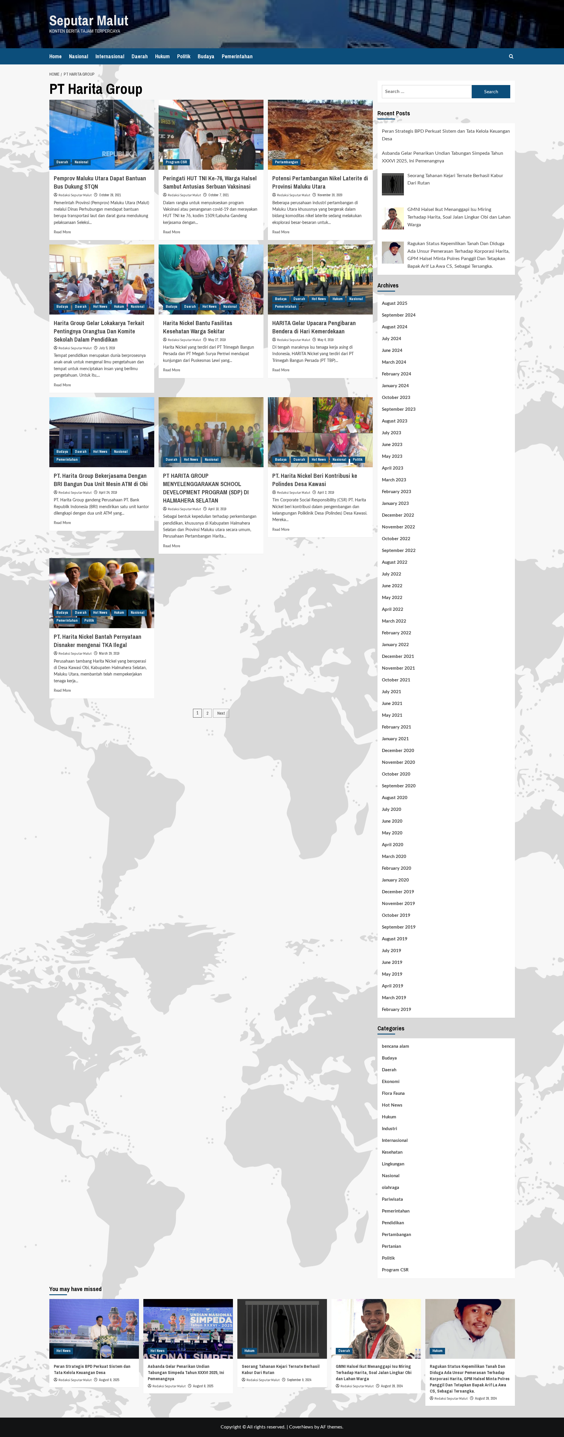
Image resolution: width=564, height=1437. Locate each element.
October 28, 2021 (110, 195)
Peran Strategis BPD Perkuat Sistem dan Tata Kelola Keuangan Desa (92, 1369)
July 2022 (391, 574)
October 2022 (396, 539)
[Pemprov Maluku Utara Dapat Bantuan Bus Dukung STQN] (101, 135)
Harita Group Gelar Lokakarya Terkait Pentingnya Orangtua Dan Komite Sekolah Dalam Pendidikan (99, 331)
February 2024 (396, 374)
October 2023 (396, 397)
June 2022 (392, 586)
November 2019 (398, 904)
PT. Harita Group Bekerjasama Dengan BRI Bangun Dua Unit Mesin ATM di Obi (101, 480)
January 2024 (395, 386)
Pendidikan (393, 1223)
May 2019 (392, 974)
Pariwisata (392, 1199)
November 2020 (398, 762)
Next (221, 713)
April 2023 (392, 468)
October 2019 (396, 915)
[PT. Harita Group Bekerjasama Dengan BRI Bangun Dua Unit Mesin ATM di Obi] (101, 432)
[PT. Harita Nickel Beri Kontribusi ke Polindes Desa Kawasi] (320, 432)
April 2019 (392, 986)
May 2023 (392, 456)
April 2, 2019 (326, 492)
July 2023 (391, 433)
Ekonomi (391, 1082)
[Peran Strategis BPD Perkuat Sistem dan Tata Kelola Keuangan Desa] (94, 1329)
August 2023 (394, 421)
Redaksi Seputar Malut (75, 195)
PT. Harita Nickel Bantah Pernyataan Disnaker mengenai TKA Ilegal (97, 641)
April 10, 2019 (217, 509)
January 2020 (395, 880)
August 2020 (394, 798)
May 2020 (392, 833)
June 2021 (392, 703)
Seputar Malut (88, 20)
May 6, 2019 (325, 339)
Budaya (206, 56)
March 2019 (394, 998)
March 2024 (394, 362)
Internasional (109, 56)
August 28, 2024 (391, 1386)
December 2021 (398, 656)
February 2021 (396, 727)
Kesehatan (392, 1152)
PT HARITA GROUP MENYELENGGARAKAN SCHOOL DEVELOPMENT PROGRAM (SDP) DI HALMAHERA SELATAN (206, 488)
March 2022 (394, 621)
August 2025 (394, 303)
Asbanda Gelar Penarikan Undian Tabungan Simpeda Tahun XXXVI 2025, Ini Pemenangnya (186, 1372)
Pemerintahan (237, 56)
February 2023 (396, 492)
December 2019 (398, 892)
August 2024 (394, 327)
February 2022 (396, 633)
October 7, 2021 (218, 195)
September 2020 (399, 786)
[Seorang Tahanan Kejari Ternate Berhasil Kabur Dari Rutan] (282, 1329)
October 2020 (396, 774)
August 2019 (394, 939)
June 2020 (392, 821)
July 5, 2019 (107, 348)
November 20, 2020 (330, 195)
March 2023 (394, 480)
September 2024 (399, 315)
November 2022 (398, 527)
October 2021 (396, 680)
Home (55, 56)
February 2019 (396, 1009)
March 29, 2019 (109, 653)
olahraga (390, 1187)
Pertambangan (286, 162)
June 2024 (392, 350)
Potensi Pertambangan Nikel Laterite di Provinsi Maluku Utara (320, 182)
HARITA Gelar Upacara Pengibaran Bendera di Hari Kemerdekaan (314, 327)
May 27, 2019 (217, 339)
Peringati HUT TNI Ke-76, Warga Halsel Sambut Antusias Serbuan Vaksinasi (210, 182)
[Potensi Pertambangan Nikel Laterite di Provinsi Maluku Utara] (320, 135)
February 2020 (396, 868)
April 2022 (392, 609)
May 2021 (392, 715)
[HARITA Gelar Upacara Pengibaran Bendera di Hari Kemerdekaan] (320, 280)
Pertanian (391, 1246)
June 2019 (392, 962)
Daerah (140, 56)
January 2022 (395, 645)
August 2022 (394, 562)
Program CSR (176, 162)
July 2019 (391, 951)
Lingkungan (393, 1164)
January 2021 (395, 739)
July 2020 (391, 809)
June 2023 (392, 445)
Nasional (78, 56)
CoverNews (301, 1427)
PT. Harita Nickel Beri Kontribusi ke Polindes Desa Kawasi (314, 480)
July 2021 (391, 692)
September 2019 (399, 927)
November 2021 (398, 668)
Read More (62, 232)
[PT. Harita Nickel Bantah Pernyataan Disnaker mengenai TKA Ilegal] (101, 593)
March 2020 (394, 856)
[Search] (511, 56)
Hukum (162, 56)
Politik (183, 56)
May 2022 (392, 598)
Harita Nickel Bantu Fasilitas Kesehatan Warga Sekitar (197, 327)
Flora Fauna (393, 1093)
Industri (389, 1129)
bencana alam (395, 1046)
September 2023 (399, 409)
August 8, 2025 (109, 1380)
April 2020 (392, 845)
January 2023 (395, 503)
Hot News (100, 306)
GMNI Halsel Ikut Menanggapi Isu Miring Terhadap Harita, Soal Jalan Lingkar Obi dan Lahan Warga (374, 1372)
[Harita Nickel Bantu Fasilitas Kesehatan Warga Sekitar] (211, 280)
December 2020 (398, 751)
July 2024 (391, 339)
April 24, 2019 (108, 492)
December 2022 (398, 515)
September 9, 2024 (299, 1380)
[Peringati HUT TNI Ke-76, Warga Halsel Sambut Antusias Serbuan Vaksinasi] (211, 135)
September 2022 (399, 550)
